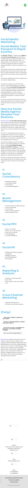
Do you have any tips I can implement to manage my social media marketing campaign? (13, 329)
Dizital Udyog (6, 120)
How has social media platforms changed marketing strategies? (13, 322)
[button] (25, 5)
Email (14, 459)
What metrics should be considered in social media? (12, 318)
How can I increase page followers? (13, 333)
